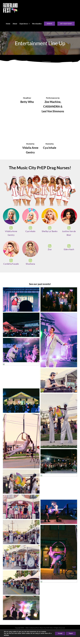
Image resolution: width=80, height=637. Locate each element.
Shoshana (30, 263)
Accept (60, 633)
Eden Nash (69, 249)
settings (6, 635)
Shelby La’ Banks (50, 231)
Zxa (49, 249)
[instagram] (11, 227)
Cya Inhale (30, 231)
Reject (71, 633)
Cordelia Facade (11, 263)
